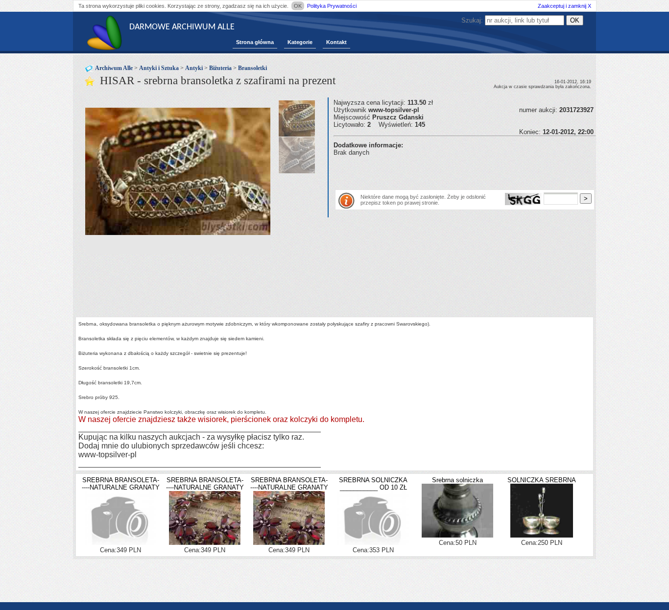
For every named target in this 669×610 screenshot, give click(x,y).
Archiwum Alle (114, 68)
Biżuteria (220, 68)
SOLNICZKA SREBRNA (541, 480)
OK (298, 6)
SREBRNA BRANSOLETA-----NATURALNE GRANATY (121, 483)
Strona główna (255, 42)
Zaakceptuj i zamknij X (564, 6)
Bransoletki (252, 68)
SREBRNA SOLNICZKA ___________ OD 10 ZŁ (373, 483)
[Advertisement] (448, 171)
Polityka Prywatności (332, 6)
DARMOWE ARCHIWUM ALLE (182, 27)
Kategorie (299, 42)
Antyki (194, 68)
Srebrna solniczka (457, 480)
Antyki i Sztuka (159, 68)
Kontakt (336, 42)
